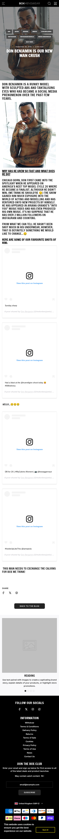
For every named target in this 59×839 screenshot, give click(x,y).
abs (9, 31)
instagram (12, 36)
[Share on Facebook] (3, 593)
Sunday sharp (11, 305)
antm (17, 31)
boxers (25, 31)
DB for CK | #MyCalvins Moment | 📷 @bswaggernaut (28, 472)
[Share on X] (10, 593)
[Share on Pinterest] (17, 593)
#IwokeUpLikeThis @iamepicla (18, 549)
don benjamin (46, 31)
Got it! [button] (45, 830)
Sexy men (29, 42)
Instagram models (27, 36)
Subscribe (29, 792)
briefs (35, 31)
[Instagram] (33, 709)
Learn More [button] (10, 835)
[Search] (49, 3)
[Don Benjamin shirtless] (29, 135)
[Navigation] (3, 3)
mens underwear (44, 36)
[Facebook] (20, 709)
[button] (25, 691)
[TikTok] (39, 709)
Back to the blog (29, 606)
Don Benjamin (12, 84)
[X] (26, 709)
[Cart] (55, 3)
